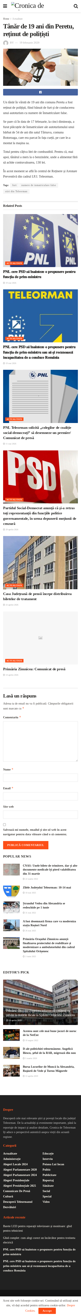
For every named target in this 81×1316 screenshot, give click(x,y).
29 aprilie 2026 (11, 529)
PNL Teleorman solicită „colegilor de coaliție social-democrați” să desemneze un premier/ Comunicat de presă (37, 432)
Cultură (8, 1196)
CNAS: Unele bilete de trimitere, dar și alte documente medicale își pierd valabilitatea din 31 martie (50, 869)
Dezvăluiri (9, 1207)
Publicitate (49, 1175)
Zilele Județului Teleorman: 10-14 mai (47, 887)
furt (14, 185)
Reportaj (48, 1180)
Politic (47, 1169)
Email (8, 788)
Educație (48, 1153)
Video (46, 1201)
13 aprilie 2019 (31, 1076)
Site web (8, 806)
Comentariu (12, 717)
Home (6, 18)
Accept (47, 1310)
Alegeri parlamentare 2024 (20, 1175)
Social (46, 1191)
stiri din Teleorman (16, 191)
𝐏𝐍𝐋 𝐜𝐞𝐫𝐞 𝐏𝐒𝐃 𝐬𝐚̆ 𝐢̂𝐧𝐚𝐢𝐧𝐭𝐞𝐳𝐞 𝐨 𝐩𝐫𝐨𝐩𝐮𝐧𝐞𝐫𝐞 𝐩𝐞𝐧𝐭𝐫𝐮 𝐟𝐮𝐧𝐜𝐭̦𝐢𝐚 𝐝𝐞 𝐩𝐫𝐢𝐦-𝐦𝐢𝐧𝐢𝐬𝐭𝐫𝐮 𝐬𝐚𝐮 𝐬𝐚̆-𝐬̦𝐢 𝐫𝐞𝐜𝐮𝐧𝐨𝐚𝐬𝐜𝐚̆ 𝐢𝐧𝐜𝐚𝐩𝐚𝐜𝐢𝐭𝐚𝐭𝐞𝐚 (39, 352)
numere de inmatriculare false (38, 185)
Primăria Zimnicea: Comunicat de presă (34, 669)
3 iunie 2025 (30, 956)
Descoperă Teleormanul (17, 1201)
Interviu (48, 1158)
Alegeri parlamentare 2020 (20, 1169)
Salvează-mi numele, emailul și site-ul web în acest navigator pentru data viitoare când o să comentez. (35, 832)
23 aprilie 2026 (11, 605)
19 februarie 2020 (29, 42)
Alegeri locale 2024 (15, 1164)
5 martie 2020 (31, 1058)
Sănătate (48, 1185)
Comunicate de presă (16, 1191)
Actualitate (17, 18)
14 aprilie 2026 (11, 675)
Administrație (12, 1158)
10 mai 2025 (30, 893)
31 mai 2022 (30, 913)
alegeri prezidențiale (16, 1180)
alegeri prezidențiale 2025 (19, 1185)
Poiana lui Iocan (53, 1164)
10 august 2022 (31, 1040)
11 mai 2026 (10, 444)
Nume (8, 769)
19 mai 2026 (10, 283)
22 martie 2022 (31, 879)
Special (47, 1196)
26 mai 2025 (30, 931)
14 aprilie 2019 (14, 1020)
